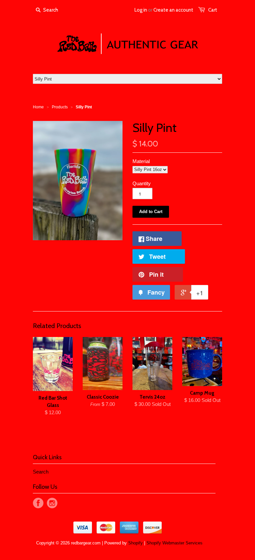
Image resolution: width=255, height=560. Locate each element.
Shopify (135, 542)
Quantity (141, 183)
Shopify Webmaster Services (174, 542)
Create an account (173, 10)
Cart (212, 10)
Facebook (38, 503)
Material (141, 161)
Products (60, 107)
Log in (140, 10)
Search (40, 472)
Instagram (52, 503)
